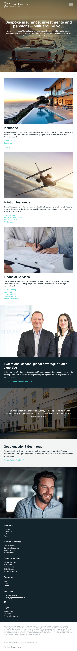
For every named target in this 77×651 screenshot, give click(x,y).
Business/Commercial (12, 548)
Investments (8, 565)
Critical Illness (9, 569)
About (6, 581)
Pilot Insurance (9, 553)
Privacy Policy (8, 612)
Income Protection (10, 571)
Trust (5, 534)
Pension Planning (10, 562)
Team (6, 583)
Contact (6, 586)
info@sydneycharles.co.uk (15, 598)
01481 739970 (11, 595)
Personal (7, 529)
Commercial (8, 531)
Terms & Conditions (11, 616)
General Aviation (10, 546)
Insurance (8, 525)
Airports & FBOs (9, 550)
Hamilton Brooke (16, 647)
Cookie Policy (8, 614)
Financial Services (12, 558)
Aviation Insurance (12, 541)
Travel (6, 536)
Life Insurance (9, 567)
